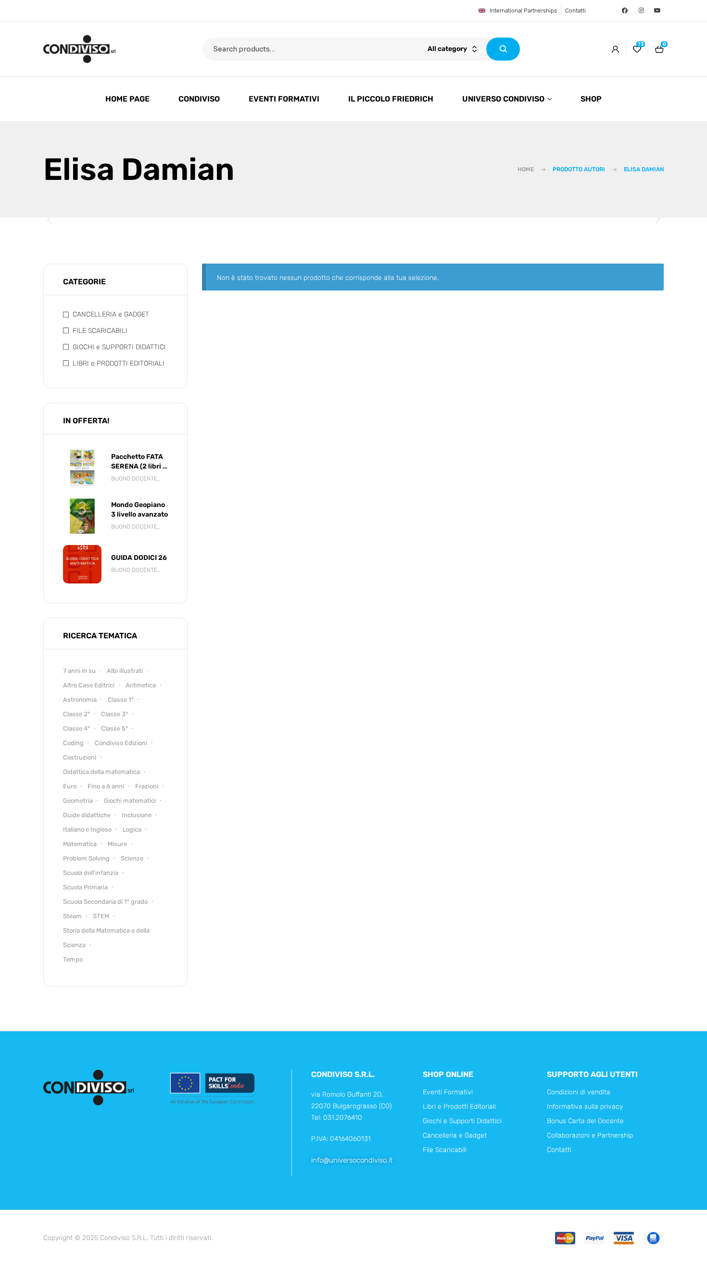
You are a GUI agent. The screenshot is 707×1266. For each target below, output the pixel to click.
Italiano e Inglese (87, 829)
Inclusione (137, 815)
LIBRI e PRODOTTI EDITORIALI (118, 363)
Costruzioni (79, 757)
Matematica (80, 844)
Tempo (73, 959)
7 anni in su (79, 670)
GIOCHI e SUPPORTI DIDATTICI (119, 347)
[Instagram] (641, 10)
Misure (117, 844)
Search (503, 49)
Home (526, 169)
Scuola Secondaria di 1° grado (105, 901)
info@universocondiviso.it (351, 1160)
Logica (132, 829)
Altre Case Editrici (88, 685)
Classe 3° (114, 714)
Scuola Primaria (85, 887)
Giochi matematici (130, 800)
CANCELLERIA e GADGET (111, 314)
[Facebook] (625, 10)
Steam (72, 916)
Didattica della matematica (101, 771)
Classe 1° (121, 699)
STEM (101, 916)
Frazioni (146, 786)
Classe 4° (76, 728)
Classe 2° (76, 714)
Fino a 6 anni (106, 786)
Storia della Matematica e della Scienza (106, 938)
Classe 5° (114, 728)
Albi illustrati (125, 670)
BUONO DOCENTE (134, 478)
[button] (49, 219)
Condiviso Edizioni (121, 743)
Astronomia (80, 699)
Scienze (132, 858)
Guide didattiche (87, 815)
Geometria (78, 800)
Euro (69, 786)
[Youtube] (657, 10)
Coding (73, 743)
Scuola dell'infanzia (90, 872)
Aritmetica (141, 685)
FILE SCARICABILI (100, 331)
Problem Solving (86, 858)
